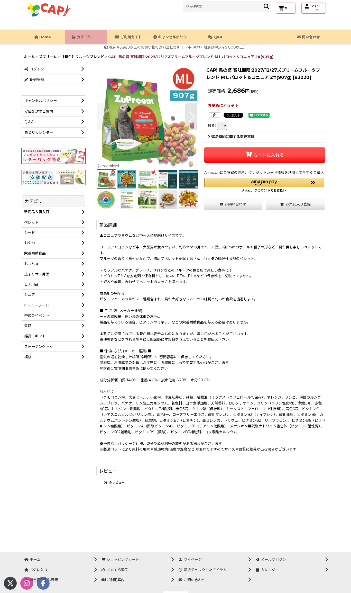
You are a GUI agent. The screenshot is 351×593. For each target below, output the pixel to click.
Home (44, 37)
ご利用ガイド (130, 37)
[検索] (266, 6)
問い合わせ (310, 37)
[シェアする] (214, 115)
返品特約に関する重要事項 (232, 136)
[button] (103, 116)
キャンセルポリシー (173, 37)
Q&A (218, 37)
